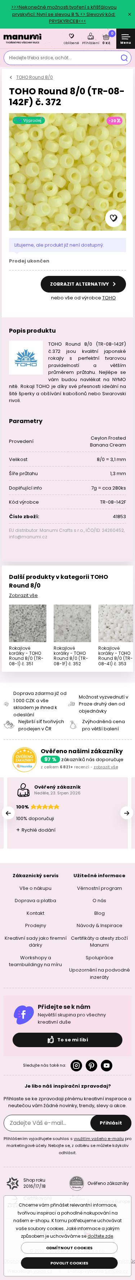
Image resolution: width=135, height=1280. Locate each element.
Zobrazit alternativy (80, 284)
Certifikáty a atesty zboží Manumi (99, 941)
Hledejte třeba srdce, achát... (40, 58)
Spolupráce (99, 957)
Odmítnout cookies (69, 1248)
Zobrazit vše (23, 595)
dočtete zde (100, 1236)
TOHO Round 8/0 (34, 77)
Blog (99, 912)
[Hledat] (124, 58)
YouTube (106, 1065)
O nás (99, 900)
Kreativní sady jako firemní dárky (36, 941)
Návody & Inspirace (99, 925)
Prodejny (35, 925)
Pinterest (91, 1065)
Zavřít (129, 14)
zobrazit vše (106, 767)
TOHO (109, 297)
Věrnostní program (99, 887)
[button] (113, 218)
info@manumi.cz (28, 537)
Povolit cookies (69, 1263)
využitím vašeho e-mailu (99, 1138)
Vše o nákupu (35, 887)
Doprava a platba (35, 900)
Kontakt (35, 912)
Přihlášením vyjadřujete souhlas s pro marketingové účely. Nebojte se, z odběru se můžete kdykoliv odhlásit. (67, 1145)
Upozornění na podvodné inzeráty (99, 974)
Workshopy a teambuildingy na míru (35, 961)
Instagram (76, 1065)
